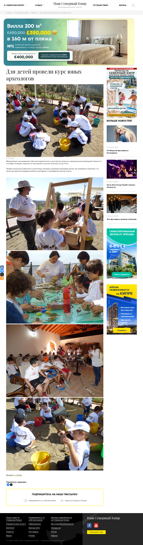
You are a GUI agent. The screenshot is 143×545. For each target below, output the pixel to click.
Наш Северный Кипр (70, 5)
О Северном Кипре (14, 5)
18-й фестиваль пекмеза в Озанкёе (122, 219)
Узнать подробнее (121, 274)
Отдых (38, 5)
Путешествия (100, 5)
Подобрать (121, 330)
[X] (11, 484)
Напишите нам (96, 532)
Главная (9, 13)
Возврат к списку (14, 475)
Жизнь (122, 5)
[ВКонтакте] (8, 484)
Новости (34, 13)
